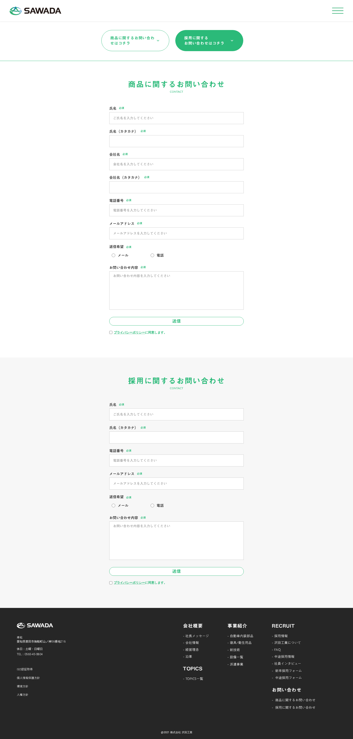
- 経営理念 (191, 649)
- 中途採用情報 (283, 656)
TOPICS (193, 668)
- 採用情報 (280, 636)
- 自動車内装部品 (240, 636)
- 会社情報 (191, 642)
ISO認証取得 (25, 669)
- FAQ (276, 649)
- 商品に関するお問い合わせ (294, 700)
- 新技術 (233, 650)
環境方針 (22, 686)
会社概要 (193, 625)
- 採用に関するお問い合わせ (294, 707)
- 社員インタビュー (286, 663)
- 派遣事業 (235, 664)
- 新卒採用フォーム (287, 670)
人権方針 (22, 694)
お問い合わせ (287, 689)
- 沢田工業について (286, 642)
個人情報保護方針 (28, 678)
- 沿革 (187, 656)
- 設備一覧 (235, 657)
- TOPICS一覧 (193, 678)
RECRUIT (283, 625)
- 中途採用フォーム (287, 677)
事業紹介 (237, 625)
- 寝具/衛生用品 (239, 642)
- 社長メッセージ (196, 636)
